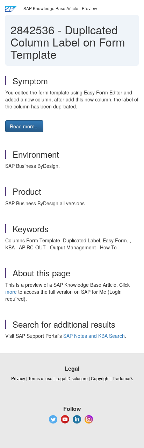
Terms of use (40, 378)
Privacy (18, 378)
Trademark (123, 378)
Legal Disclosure (72, 378)
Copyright (100, 378)
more (11, 291)
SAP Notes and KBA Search (94, 335)
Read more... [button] (24, 126)
